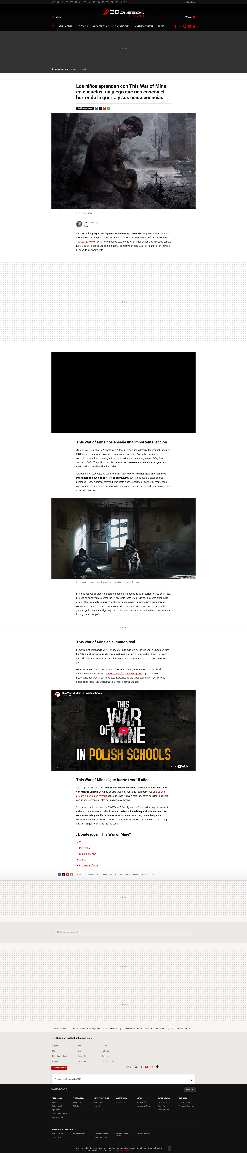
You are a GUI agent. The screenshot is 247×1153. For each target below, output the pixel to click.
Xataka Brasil (57, 1137)
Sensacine (98, 1102)
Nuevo (188, 17)
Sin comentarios (86, 108)
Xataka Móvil (57, 1106)
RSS (152, 1066)
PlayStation (85, 848)
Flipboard (104, 108)
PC (97, 875)
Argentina (56, 1045)
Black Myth (166, 1029)
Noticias (90, 875)
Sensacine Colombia (101, 1137)
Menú (58, 17)
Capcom (105, 1056)
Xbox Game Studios (60, 1056)
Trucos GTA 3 (141, 1029)
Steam (82, 859)
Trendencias (162, 1102)
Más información (126, 1150)
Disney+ (74, 69)
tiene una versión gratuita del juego (124, 673)
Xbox (82, 842)
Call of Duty (149, 875)
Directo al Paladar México (122, 1135)
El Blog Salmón (184, 1102)
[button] (91, 222)
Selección (82, 26)
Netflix (83, 69)
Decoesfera (162, 1106)
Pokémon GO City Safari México (120, 1029)
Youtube (189, 26)
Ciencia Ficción (108, 1061)
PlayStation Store (98, 1029)
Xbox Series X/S (101, 26)
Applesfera (56, 1110)
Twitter (180, 26)
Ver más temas (59, 1068)
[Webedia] (59, 1089)
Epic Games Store (88, 865)
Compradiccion (163, 1110)
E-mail (108, 108)
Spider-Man (154, 1029)
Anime (161, 26)
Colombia (106, 1045)
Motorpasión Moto (143, 1106)
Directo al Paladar (122, 1102)
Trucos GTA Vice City (182, 1029)
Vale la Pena (65, 26)
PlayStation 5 (122, 26)
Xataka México (57, 1134)
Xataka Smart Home (59, 1113)
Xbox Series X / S (109, 875)
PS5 (120, 875)
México (55, 1051)
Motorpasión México (144, 1134)
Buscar (190, 1079)
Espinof (97, 1106)
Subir (188, 1090)
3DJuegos (77, 1102)
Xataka (54, 1102)
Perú (79, 1051)
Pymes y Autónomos (186, 1106)
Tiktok (194, 26)
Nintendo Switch (144, 26)
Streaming (81, 1061)
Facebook (175, 26)
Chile (79, 1045)
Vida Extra (77, 1106)
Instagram (184, 26)
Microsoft (81, 1056)
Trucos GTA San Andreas (78, 1029)
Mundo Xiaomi (57, 1117)
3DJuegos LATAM (123, 13)
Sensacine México (101, 1134)
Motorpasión (141, 1102)
